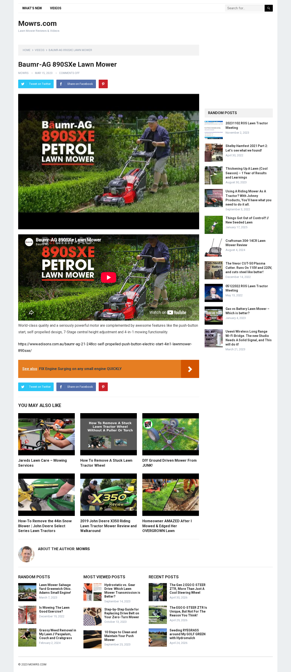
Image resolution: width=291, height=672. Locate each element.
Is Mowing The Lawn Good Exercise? (54, 609)
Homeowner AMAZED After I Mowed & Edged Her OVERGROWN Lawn (167, 526)
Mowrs (23, 73)
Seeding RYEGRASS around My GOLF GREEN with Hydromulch (188, 634)
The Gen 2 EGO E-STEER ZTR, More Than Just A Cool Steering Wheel (188, 588)
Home (26, 50)
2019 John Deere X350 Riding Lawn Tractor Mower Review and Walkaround (108, 526)
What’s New (32, 8)
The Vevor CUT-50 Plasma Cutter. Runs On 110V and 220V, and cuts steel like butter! (249, 268)
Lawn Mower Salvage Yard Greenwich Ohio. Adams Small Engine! (55, 588)
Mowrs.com (37, 23)
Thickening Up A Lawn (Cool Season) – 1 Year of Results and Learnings (247, 173)
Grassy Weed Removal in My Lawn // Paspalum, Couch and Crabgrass (57, 634)
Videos (55, 8)
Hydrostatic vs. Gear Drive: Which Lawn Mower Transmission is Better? (122, 590)
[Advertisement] (190, 26)
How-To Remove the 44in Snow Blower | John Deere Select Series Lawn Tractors (45, 526)
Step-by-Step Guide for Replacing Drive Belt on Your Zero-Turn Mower (121, 613)
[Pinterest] (103, 84)
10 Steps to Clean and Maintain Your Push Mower (120, 636)
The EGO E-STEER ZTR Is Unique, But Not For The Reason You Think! (188, 611)
